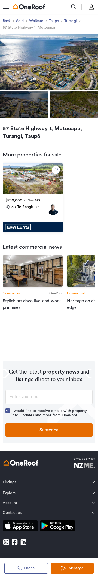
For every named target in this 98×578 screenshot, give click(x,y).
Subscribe (49, 430)
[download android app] (57, 526)
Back (7, 21)
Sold (20, 21)
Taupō (54, 21)
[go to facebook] (14, 542)
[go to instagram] (6, 542)
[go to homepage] (29, 7)
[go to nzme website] (84, 463)
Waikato (36, 21)
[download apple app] (20, 526)
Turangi (70, 21)
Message (76, 568)
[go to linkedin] (23, 542)
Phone (29, 568)
